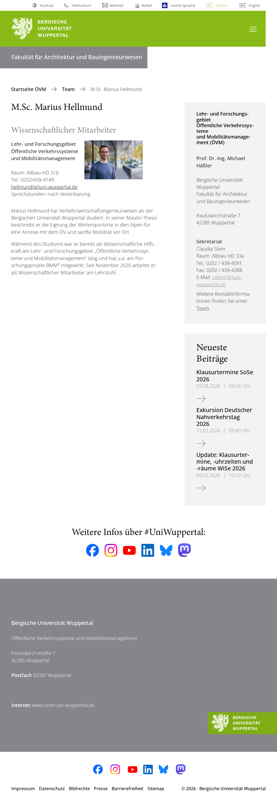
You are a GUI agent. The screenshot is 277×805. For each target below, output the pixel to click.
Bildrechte (79, 788)
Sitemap (155, 788)
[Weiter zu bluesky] (166, 550)
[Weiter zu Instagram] (110, 550)
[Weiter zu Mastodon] (184, 550)
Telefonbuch (81, 5)
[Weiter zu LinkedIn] (147, 550)
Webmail (116, 5)
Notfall (146, 5)
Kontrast (46, 5)
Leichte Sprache (182, 5)
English (254, 5)
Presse (101, 788)
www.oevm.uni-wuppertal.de (63, 705)
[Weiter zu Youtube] (129, 550)
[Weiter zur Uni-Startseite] (51, 28)
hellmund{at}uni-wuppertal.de (44, 187)
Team (69, 89)
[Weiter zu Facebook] (92, 550)
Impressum (23, 788)
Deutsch (222, 5)
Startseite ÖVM (29, 89)
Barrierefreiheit (127, 788)
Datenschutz (52, 788)
